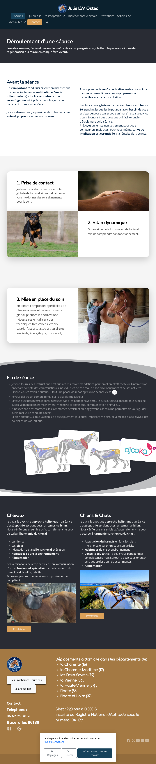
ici (114, 392)
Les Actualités (23, 689)
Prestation (19, 629)
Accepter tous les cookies (97, 753)
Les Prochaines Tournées (26, 680)
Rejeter (69, 755)
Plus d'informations (54, 741)
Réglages (52, 755)
